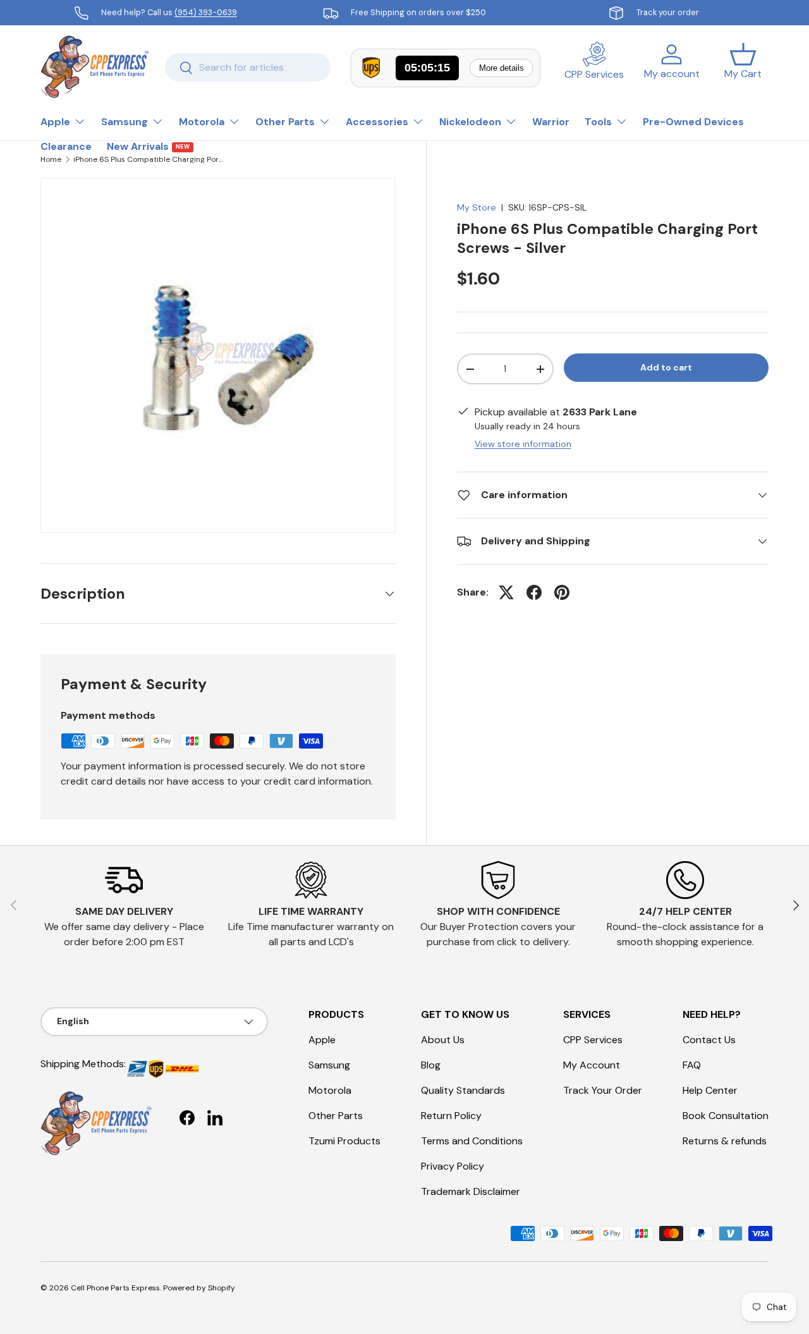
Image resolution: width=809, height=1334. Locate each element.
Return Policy (451, 1115)
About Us (443, 1039)
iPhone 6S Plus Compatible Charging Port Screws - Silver (149, 159)
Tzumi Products (344, 1140)
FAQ (692, 1065)
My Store (476, 207)
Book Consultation (726, 1115)
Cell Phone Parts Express (115, 1288)
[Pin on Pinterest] (562, 592)
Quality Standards (463, 1090)
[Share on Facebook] (534, 592)
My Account (591, 1065)
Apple (55, 121)
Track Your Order (602, 1090)
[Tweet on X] (506, 592)
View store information (523, 444)
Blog (431, 1065)
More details (501, 68)
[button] (743, 67)
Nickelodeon (470, 121)
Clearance (66, 146)
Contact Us (709, 1039)
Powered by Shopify (199, 1288)
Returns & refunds (725, 1140)
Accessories (377, 121)
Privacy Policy (452, 1166)
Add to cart (666, 368)
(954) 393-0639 (205, 12)
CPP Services (593, 1039)
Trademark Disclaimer (470, 1191)
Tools (598, 121)
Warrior (550, 121)
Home (50, 159)
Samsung (124, 121)
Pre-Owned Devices (693, 121)
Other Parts (285, 121)
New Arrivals (148, 146)
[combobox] (248, 67)
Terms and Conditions (472, 1140)
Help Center (710, 1090)
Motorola (201, 121)
